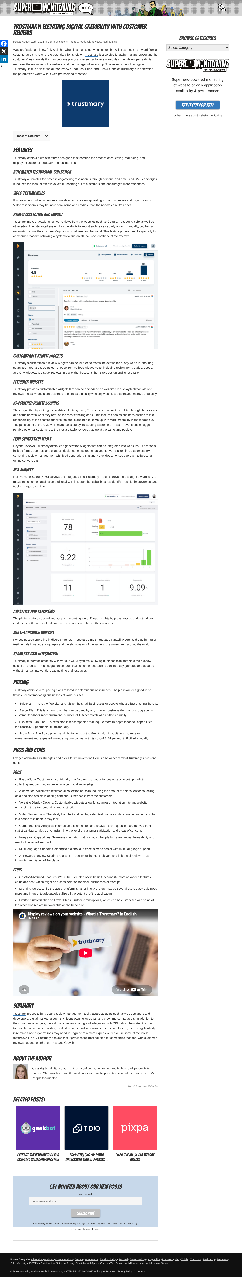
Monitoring (195, 1259)
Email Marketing (108, 1259)
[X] (4, 51)
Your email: (85, 1194)
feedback (85, 41)
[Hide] (1, 66)
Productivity (209, 1259)
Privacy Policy (70, 1224)
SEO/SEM (33, 1263)
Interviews (167, 1259)
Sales (13, 1263)
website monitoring (210, 115)
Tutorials (80, 1263)
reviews (96, 41)
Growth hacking (138, 1259)
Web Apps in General (98, 1263)
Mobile (184, 1259)
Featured (123, 1259)
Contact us (139, 1271)
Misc (177, 1259)
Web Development (134, 1263)
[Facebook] (4, 43)
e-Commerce (91, 1259)
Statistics (60, 1263)
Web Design (116, 1263)
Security (22, 1263)
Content (79, 1259)
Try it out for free (198, 105)
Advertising (37, 1259)
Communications (58, 41)
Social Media (47, 1263)
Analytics (49, 1259)
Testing (70, 1263)
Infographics (154, 1259)
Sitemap (165, 1263)
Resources (222, 1259)
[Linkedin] (4, 59)
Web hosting (152, 1263)
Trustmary (91, 54)
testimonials (110, 41)
